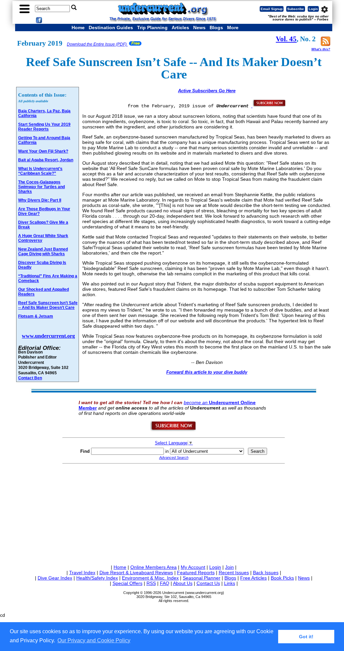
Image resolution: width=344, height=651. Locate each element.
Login (313, 9)
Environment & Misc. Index (150, 578)
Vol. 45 (286, 39)
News (199, 27)
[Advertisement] (173, 513)
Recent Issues (234, 572)
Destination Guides (111, 27)
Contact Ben (30, 378)
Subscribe (295, 9)
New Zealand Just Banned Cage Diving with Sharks (43, 251)
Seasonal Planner (201, 578)
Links (229, 583)
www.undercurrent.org (48, 336)
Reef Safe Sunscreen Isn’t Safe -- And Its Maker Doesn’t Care (48, 305)
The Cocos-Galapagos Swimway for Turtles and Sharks (41, 187)
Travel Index (82, 572)
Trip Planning (152, 27)
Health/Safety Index (97, 578)
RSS (151, 583)
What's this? (320, 49)
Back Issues (265, 572)
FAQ (164, 583)
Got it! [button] (306, 636)
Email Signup (272, 9)
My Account (193, 567)
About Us (182, 583)
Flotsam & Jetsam (35, 316)
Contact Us (208, 583)
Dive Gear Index (55, 578)
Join (229, 567)
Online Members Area (153, 567)
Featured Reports (196, 572)
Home (78, 27)
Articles (180, 27)
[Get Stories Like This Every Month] (268, 105)
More (233, 27)
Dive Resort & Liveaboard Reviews (136, 572)
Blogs (216, 27)
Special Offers (127, 583)
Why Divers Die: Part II (39, 200)
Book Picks (282, 578)
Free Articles (253, 578)
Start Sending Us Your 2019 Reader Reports (44, 126)
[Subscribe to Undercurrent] (173, 430)
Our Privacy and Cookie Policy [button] (93, 640)
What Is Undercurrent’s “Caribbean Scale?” (40, 171)
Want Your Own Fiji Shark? (43, 151)
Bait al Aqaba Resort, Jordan (45, 160)
